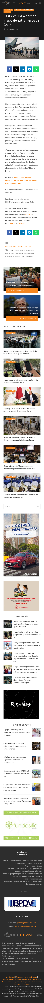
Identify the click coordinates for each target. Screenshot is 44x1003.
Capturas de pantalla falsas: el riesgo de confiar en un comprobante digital (25, 680)
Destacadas (8, 9)
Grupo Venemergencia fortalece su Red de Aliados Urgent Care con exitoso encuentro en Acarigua (26, 669)
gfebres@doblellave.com (26, 923)
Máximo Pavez (29, 253)
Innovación (27, 979)
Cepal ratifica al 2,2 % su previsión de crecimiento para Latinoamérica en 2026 (19, 467)
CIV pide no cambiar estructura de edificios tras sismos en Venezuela (21, 495)
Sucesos (7, 12)
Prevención (36, 982)
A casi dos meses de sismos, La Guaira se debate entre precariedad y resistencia (19, 438)
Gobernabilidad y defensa (24, 9)
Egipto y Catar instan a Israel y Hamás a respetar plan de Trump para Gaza (19, 409)
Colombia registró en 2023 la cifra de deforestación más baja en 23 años (17, 773)
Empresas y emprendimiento (26, 977)
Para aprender (26, 982)
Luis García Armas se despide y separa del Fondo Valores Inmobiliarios (15, 760)
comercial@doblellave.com (25, 926)
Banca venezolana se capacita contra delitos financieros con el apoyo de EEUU (21, 352)
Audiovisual (10, 977)
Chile (12, 250)
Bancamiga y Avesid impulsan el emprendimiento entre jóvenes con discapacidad (17, 801)
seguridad (30, 256)
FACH (8, 253)
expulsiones (30, 250)
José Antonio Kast (17, 253)
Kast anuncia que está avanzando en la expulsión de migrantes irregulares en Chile (21, 180)
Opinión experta (13, 982)
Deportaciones (20, 250)
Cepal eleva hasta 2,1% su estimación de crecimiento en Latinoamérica (15, 746)
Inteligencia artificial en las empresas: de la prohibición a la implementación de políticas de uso (25, 657)
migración (9, 256)
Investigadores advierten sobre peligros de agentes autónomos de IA (21, 381)
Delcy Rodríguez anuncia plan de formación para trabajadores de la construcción (26, 645)
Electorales (26, 984)
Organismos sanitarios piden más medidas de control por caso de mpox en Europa (17, 787)
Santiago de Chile (19, 256)
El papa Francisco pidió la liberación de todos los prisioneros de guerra (17, 732)
